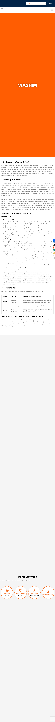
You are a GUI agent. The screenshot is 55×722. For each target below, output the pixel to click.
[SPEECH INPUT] (45, 3)
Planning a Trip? (48, 594)
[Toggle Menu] (52, 10)
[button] (54, 240)
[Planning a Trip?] (48, 591)
